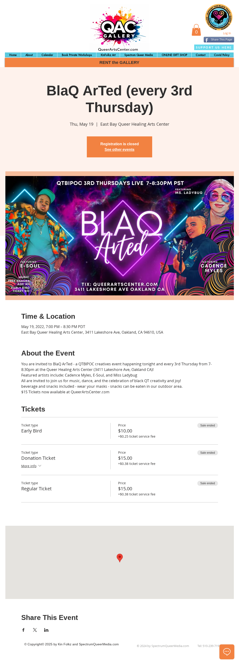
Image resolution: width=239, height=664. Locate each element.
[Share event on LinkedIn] (46, 630)
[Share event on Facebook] (23, 630)
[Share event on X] (35, 630)
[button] (196, 30)
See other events (119, 150)
